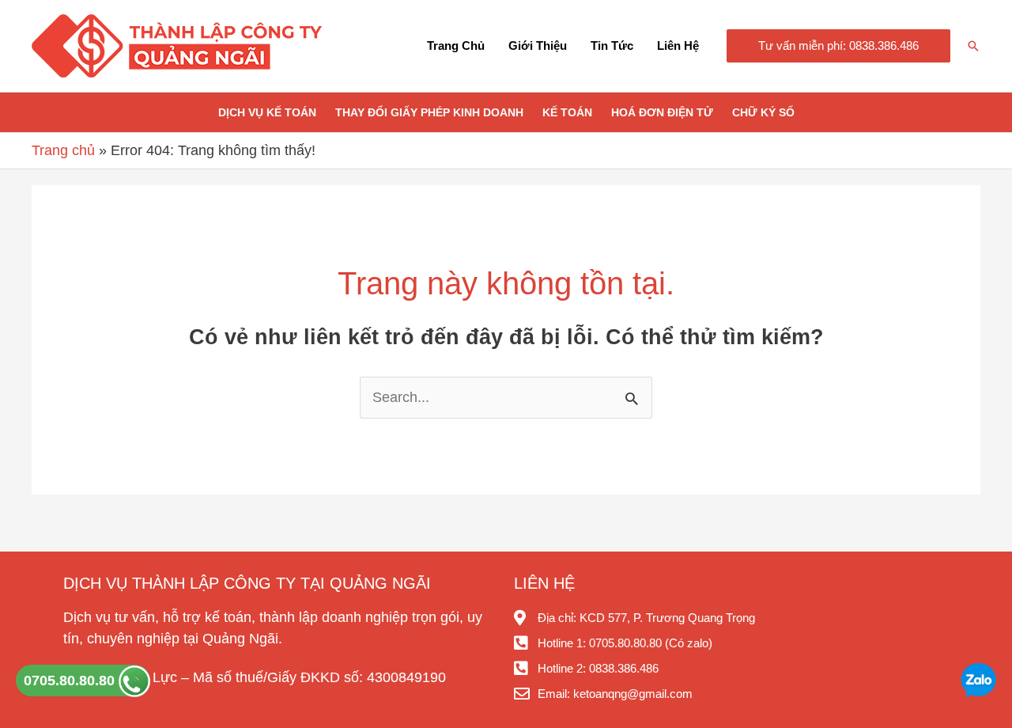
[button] (838, 46)
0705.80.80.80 (71, 680)
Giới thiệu (537, 45)
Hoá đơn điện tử (662, 112)
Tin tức (612, 45)
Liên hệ (678, 45)
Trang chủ (456, 45)
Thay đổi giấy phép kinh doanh (429, 112)
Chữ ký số (763, 112)
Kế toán (567, 112)
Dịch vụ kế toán (267, 112)
